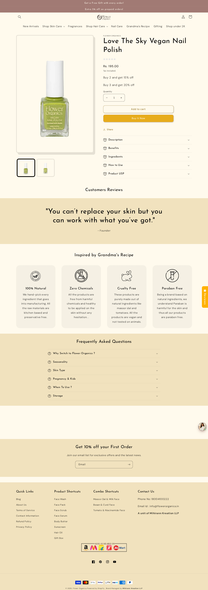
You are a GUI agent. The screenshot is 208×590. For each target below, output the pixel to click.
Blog (18, 499)
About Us (21, 504)
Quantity (107, 91)
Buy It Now (138, 118)
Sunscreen (60, 526)
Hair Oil (58, 532)
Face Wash (60, 499)
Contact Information (27, 515)
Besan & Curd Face (104, 504)
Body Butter (61, 521)
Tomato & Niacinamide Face (109, 510)
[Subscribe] (129, 464)
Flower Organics (79, 588)
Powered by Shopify (95, 588)
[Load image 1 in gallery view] (26, 168)
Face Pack (59, 504)
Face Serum (60, 515)
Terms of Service (25, 510)
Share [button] (110, 129)
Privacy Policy (24, 526)
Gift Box (58, 538)
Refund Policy (23, 521)
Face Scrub (60, 510)
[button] (19, 16)
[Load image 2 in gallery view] (46, 168)
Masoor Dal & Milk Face (106, 499)
